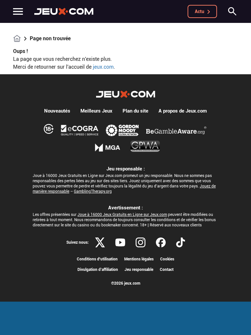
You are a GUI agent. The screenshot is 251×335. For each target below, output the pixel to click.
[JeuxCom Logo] (63, 11)
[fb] (161, 242)
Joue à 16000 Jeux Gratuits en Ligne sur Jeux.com (122, 214)
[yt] (120, 242)
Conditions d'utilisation (97, 259)
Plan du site (135, 111)
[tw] (100, 242)
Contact (167, 270)
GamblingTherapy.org (93, 191)
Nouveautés (57, 111)
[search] (232, 11)
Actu (199, 11)
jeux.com (103, 67)
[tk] (180, 242)
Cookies (167, 259)
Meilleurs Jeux (96, 111)
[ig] (140, 242)
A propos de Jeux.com (183, 111)
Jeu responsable (139, 270)
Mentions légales (139, 259)
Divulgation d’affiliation (97, 270)
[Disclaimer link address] (79, 130)
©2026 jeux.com (125, 283)
